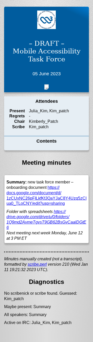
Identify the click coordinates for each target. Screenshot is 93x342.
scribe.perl (37, 264)
